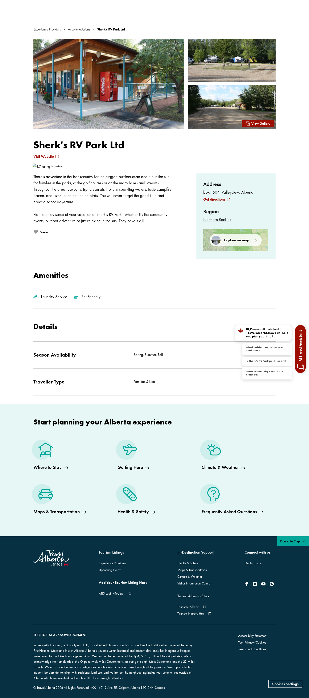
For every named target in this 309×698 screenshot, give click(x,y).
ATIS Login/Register (112, 593)
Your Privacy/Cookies (252, 642)
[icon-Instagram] (255, 584)
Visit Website (43, 156)
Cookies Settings (285, 683)
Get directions (214, 199)
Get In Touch (252, 563)
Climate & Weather (189, 576)
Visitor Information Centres (194, 583)
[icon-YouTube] (263, 584)
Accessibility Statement (252, 635)
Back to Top (290, 541)
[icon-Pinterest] (272, 584)
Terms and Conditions (252, 649)
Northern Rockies (217, 219)
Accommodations (79, 29)
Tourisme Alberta (188, 607)
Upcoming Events (110, 570)
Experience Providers (47, 29)
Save (44, 232)
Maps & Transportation (192, 570)
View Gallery (261, 123)
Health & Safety (187, 563)
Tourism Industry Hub (190, 613)
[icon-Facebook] (247, 584)
